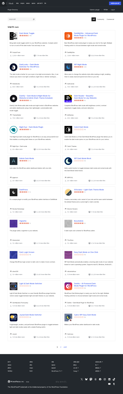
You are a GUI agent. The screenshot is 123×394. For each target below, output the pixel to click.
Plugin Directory (13, 9)
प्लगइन (31, 368)
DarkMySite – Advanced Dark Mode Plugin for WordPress (86, 34)
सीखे (53, 362)
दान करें (76, 368)
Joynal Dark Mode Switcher (30, 315)
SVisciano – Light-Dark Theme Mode (89, 190)
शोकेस (31, 362)
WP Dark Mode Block (82, 158)
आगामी (65, 347)
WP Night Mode (80, 64)
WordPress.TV (57, 371)
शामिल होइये (76, 362)
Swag (76, 371)
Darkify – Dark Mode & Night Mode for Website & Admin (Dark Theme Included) (36, 97)
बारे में (9, 362)
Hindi (27, 382)
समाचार (9, 365)
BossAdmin (78, 221)
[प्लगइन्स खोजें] (34, 19)
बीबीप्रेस (98, 368)
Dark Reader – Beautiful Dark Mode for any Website (85, 97)
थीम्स (31, 365)
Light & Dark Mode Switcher (30, 284)
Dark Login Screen (26, 252)
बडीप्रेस (98, 371)
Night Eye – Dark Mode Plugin (31, 127)
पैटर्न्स (31, 371)
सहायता (53, 365)
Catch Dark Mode (81, 127)
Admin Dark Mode (26, 158)
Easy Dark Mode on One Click (86, 252)
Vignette (22, 221)
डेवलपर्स (53, 368)
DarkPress (23, 190)
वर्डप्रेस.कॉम (99, 362)
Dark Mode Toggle (26, 33)
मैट (96, 365)
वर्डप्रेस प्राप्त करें (115, 3)
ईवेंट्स (74, 365)
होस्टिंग (9, 368)
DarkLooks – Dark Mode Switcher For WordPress (29, 65)
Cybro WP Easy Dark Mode (85, 315)
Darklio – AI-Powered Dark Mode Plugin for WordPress (85, 285)
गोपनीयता (10, 371)
